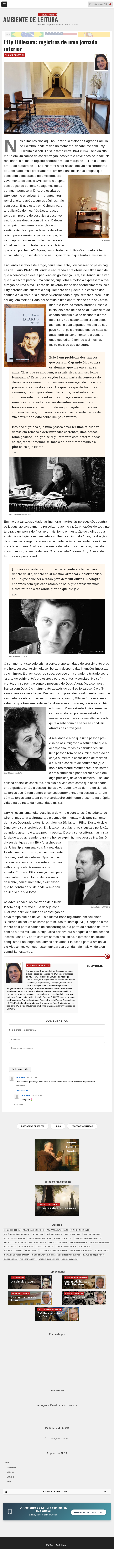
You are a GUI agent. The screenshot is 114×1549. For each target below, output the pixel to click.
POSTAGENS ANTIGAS (82, 1126)
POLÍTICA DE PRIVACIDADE (56, 1492)
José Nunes (84, 1246)
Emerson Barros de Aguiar (88, 1238)
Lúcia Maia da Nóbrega (81, 1251)
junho (10, 1477)
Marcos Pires (101, 1251)
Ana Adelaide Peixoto (33, 1230)
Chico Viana (38, 1234)
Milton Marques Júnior (43, 1255)
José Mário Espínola (66, 1246)
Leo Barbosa (31, 1251)
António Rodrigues (80, 1230)
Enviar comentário (20, 1069)
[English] (61, 34)
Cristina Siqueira (91, 1234)
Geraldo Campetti (58, 1242)
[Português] (27, 34)
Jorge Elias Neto (44, 1246)
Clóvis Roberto (72, 1234)
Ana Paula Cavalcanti (57, 1230)
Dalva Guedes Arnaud (14, 1238)
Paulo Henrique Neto (93, 1255)
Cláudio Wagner (54, 1234)
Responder (20, 1085)
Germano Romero (78, 1242)
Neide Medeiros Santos (69, 1255)
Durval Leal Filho (62, 1238)
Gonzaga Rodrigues (99, 1242)
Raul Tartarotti (28, 1259)
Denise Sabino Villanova (39, 1238)
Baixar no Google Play (88, 1512)
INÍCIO (58, 1126)
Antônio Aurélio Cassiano (16, 1234)
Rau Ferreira (10, 1259)
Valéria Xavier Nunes (49, 1259)
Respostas (22, 1090)
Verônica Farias (70, 1259)
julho (10, 1472)
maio (9, 1482)
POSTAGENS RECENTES (32, 1126)
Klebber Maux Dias (13, 1251)
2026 (7, 1463)
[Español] (94, 34)
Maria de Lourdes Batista (16, 1255)
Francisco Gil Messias (15, 1242)
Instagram (71, 1143)
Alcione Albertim (14, 55)
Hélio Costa (10, 1246)
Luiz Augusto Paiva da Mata (54, 1251)
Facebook (71, 1147)
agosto (11, 1467)
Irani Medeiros (26, 1246)
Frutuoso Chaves (37, 1242)
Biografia (71, 1151)
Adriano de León (12, 1230)
